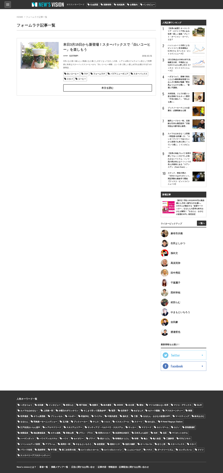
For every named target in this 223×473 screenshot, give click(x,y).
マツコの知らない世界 (158, 405)
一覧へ (201, 223)
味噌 (136, 438)
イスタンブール (122, 422)
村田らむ (70, 405)
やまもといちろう (83, 444)
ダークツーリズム (165, 450)
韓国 (190, 410)
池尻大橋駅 (130, 444)
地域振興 (121, 4)
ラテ (86, 74)
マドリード (146, 427)
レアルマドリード (53, 427)
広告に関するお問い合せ (83, 467)
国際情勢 (107, 4)
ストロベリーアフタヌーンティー (35, 455)
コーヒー (82, 79)
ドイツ (201, 450)
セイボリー (79, 438)
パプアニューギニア (119, 74)
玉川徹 (65, 422)
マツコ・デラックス (182, 405)
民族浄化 (85, 416)
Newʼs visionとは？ (26, 467)
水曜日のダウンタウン (68, 410)
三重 (136, 416)
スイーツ (138, 422)
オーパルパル (146, 444)
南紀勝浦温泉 (39, 433)
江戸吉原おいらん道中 (30, 427)
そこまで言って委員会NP (95, 410)
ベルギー (72, 416)
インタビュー (149, 4)
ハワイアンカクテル (48, 438)
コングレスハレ (185, 450)
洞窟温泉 (24, 433)
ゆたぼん (151, 422)
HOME (20, 17)
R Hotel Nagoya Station (171, 422)
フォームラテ (99, 74)
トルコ (107, 422)
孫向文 (125, 416)
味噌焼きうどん (122, 438)
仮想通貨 (101, 444)
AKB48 (120, 405)
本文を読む (107, 88)
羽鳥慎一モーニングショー (45, 422)
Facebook (177, 366)
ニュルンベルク (134, 450)
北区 (165, 433)
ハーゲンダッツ (27, 438)
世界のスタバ (104, 433)
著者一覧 (43, 467)
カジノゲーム (163, 427)
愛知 (141, 405)
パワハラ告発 (26, 450)
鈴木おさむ (199, 416)
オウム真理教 (39, 416)
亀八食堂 (157, 438)
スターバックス (140, 74)
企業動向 (134, 4)
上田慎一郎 (48, 410)
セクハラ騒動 (154, 410)
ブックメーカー (81, 422)
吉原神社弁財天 (122, 433)
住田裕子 (124, 410)
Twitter (175, 355)
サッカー (132, 427)
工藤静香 (170, 438)
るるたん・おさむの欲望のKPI (156, 416)
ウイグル (98, 416)
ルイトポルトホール (90, 450)
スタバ (70, 79)
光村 (155, 433)
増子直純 (83, 405)
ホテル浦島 (56, 433)
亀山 (146, 438)
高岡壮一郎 (65, 444)
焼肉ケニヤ (115, 444)
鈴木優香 (107, 405)
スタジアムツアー (74, 427)
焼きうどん (105, 438)
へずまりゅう (26, 405)
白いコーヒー (73, 74)
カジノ (177, 427)
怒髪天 (95, 405)
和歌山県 (70, 433)
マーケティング (182, 416)
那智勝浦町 (190, 427)
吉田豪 (40, 405)
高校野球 (41, 450)
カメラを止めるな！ (29, 410)
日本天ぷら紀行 (141, 433)
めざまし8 (138, 410)
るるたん (24, 422)
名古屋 (131, 405)
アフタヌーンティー (174, 410)
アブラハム (50, 444)
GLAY (199, 405)
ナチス (149, 450)
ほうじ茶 (161, 444)
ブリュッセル (57, 416)
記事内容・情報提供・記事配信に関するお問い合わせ (123, 467)
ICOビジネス (185, 438)
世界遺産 (24, 416)
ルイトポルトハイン (113, 450)
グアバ (92, 438)
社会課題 (94, 4)
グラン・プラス (86, 433)
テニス (96, 422)
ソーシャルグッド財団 (30, 444)
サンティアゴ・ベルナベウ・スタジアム (105, 427)
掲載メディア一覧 (59, 467)
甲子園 (54, 450)
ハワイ (65, 438)
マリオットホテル (180, 433)
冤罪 (113, 410)
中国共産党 (112, 416)
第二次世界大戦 (69, 450)
